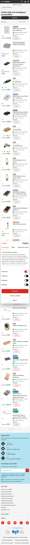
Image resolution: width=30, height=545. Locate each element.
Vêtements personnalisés (7, 503)
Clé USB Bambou (17, 130)
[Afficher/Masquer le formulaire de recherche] (22, 2)
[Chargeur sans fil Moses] (7, 46)
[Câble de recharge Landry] (7, 225)
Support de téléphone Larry (20, 325)
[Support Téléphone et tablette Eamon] (7, 343)
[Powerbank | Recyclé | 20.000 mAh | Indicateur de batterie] (7, 113)
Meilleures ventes (5, 509)
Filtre (16, 17)
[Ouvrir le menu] (2, 2)
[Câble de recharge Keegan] (7, 311)
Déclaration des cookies (7, 543)
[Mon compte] (25, 1)
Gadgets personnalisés (6, 500)
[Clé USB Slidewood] (7, 145)
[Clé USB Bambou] (7, 129)
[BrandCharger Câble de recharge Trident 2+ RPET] (7, 412)
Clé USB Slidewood (17, 146)
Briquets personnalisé (6, 494)
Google (22, 475)
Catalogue (3, 507)
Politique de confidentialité (21, 540)
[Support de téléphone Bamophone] (7, 377)
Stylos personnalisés (6, 491)
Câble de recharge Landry (19, 224)
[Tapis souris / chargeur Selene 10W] (7, 359)
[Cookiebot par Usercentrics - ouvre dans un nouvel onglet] (22, 243)
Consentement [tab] (5, 247)
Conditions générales (7, 540)
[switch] (26, 276)
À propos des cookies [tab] (23, 247)
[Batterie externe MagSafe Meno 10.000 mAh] (7, 30)
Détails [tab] (13, 247)
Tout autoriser (15, 291)
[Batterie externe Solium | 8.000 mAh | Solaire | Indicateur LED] (7, 64)
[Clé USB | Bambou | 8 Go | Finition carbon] (7, 177)
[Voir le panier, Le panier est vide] (28, 1)
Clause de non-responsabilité (22, 543)
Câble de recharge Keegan (19, 308)
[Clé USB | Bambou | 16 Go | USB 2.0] (7, 161)
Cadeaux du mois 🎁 (6, 489)
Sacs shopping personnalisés (8, 505)
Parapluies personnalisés (7, 496)
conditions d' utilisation (15, 475)
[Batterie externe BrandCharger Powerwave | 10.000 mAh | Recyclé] (7, 393)
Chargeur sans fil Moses (19, 44)
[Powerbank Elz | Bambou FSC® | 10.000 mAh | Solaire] (7, 193)
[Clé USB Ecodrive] (7, 81)
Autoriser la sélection (15, 295)
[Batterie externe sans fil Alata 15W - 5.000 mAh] (7, 97)
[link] (6, 429)
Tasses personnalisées (6, 498)
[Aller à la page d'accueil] (6, 1)
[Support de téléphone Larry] (7, 327)
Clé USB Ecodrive (17, 82)
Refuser (15, 300)
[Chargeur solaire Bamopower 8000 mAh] (7, 209)
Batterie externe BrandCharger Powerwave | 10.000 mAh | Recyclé (20, 395)
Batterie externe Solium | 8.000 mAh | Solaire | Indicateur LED (19, 64)
